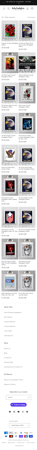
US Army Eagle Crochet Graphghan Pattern (26, 198)
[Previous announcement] (4, 2)
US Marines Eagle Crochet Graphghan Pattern (9, 106)
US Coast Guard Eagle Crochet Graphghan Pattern (27, 168)
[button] (4, 8)
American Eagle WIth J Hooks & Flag (8, 168)
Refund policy (11, 442)
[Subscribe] (29, 397)
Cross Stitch (8, 331)
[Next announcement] (33, 2)
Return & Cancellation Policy (13, 380)
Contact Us (7, 358)
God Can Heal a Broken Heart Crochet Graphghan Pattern (9, 263)
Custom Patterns (9, 322)
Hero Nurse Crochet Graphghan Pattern (25, 262)
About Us (7, 348)
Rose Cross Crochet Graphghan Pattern (24, 106)
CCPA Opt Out (8, 335)
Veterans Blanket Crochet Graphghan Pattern (26, 76)
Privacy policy (21, 442)
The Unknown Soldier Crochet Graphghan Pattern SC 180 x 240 (27, 137)
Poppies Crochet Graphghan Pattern (10, 44)
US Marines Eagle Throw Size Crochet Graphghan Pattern (26, 45)
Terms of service (31, 442)
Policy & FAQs (8, 362)
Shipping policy (19, 445)
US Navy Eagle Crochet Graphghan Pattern (8, 136)
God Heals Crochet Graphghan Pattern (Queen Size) (9, 199)
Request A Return (10, 384)
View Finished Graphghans (13, 312)
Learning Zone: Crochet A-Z (13, 367)
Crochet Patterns (9, 326)
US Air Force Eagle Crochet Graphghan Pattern (27, 230)
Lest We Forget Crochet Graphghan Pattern (8, 76)
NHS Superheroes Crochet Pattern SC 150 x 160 (9, 294)
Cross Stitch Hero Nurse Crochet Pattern (26, 294)
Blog (5, 353)
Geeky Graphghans (17, 440)
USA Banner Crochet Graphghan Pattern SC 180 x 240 (10, 231)
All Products (8, 317)
